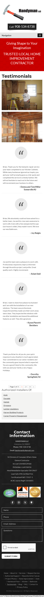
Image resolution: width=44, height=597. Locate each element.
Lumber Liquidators (11, 409)
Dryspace (7, 405)
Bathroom (33, 581)
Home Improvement (26, 579)
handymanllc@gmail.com (24, 450)
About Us (13, 573)
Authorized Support (12, 576)
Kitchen (25, 581)
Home (6, 573)
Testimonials (11, 584)
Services (22, 573)
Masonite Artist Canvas (31, 576)
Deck (37, 579)
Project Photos (11, 579)
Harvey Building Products (13, 412)
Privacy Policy (22, 587)
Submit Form (11, 556)
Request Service (34, 573)
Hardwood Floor (13, 581)
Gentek (6, 402)
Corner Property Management (15, 416)
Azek (5, 395)
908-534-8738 (25, 26)
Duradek (6, 398)
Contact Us (33, 584)
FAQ (25, 584)
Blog (20, 584)
